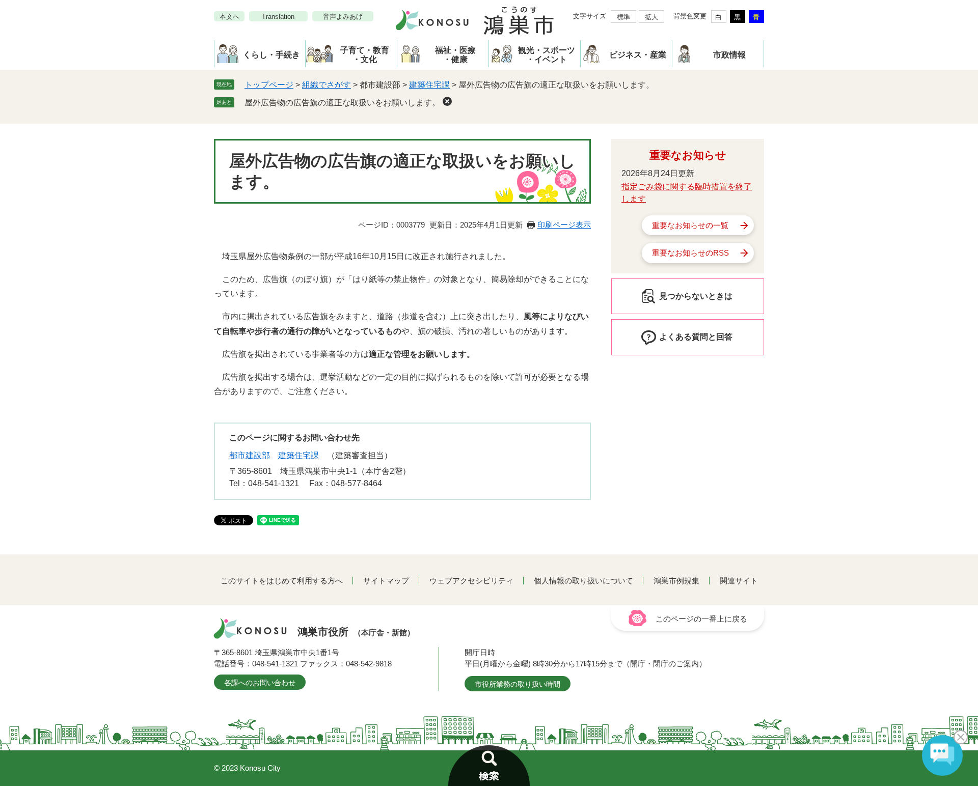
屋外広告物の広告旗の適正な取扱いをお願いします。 (342, 102)
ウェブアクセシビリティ (471, 580)
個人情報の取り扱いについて (583, 580)
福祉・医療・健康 (455, 55)
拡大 (651, 17)
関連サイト (739, 580)
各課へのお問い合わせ (259, 683)
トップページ (268, 84)
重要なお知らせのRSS (690, 252)
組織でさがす (326, 84)
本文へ (229, 16)
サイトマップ (386, 580)
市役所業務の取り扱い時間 (517, 684)
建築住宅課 (429, 84)
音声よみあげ (343, 16)
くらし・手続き (271, 54)
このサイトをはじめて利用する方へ (282, 580)
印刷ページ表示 (564, 224)
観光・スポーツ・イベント (546, 55)
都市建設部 (249, 455)
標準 (623, 17)
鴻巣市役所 (356, 631)
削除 (447, 101)
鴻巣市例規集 (676, 580)
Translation (278, 16)
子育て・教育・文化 (364, 55)
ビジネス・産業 (637, 54)
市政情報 (729, 54)
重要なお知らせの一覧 (690, 225)
